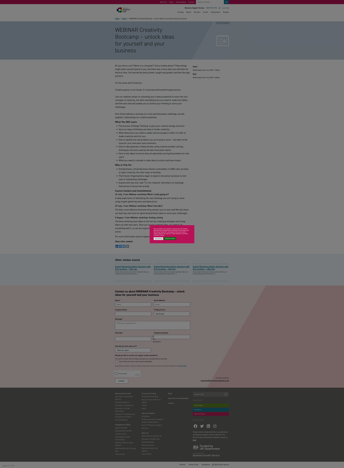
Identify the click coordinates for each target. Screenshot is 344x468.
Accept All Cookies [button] (170, 238)
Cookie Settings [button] (158, 238)
